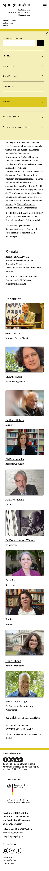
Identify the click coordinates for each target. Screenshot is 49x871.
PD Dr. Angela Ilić (14, 459)
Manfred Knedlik (14, 499)
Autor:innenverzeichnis (16, 127)
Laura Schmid (13, 661)
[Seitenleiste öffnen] (46, 34)
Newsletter (9, 86)
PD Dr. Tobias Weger (16, 701)
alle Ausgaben (11, 116)
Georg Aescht (12, 333)
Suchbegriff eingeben (13, 38)
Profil (6, 55)
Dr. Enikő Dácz (13, 376)
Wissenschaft (9, 20)
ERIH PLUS (36, 213)
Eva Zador (10, 619)
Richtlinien (10, 76)
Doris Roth (11, 580)
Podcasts (8, 101)
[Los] (40, 43)
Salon (5, 25)
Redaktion (8, 66)
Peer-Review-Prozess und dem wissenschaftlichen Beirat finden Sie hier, (24, 200)
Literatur (8, 23)
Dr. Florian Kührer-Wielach (20, 540)
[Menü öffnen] (45, 5)
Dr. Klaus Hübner (14, 420)
